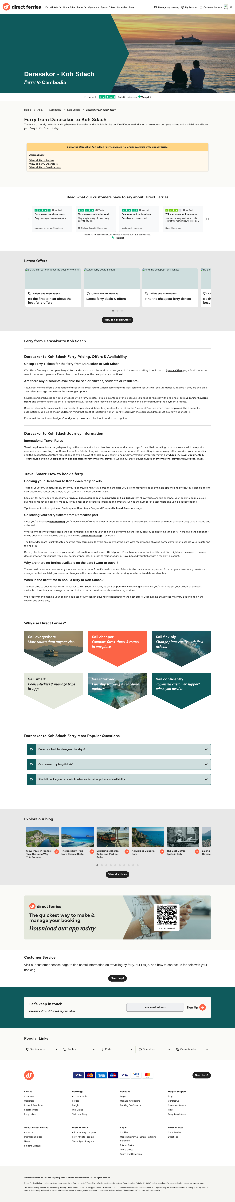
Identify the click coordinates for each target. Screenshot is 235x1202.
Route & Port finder (33, 1105)
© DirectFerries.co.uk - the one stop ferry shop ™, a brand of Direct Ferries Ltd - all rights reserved (67, 1178)
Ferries (75, 1101)
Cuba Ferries (174, 1132)
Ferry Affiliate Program (83, 1137)
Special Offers (108, 7)
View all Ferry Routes (41, 160)
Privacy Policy (127, 1145)
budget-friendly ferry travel (69, 418)
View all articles (117, 874)
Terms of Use (126, 1149)
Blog (131, 7)
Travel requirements (35, 447)
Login (122, 1096)
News (27, 1141)
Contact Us (173, 1101)
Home (27, 110)
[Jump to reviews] (117, 97)
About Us (28, 1132)
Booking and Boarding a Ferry (79, 508)
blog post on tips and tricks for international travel (82, 458)
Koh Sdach (73, 110)
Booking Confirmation (130, 1105)
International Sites (33, 1137)
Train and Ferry (79, 1114)
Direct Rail (173, 1137)
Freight (75, 1105)
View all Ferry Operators (43, 164)
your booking (57, 521)
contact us (194, 1183)
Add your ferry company (84, 1132)
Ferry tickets (30, 1114)
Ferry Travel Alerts (177, 1114)
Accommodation (80, 1096)
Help (170, 1109)
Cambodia (55, 110)
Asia (40, 110)
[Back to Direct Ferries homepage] (22, 7)
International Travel (167, 458)
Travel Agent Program (83, 1141)
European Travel (193, 458)
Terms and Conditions (131, 1154)
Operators (93, 7)
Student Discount (32, 1145)
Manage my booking (130, 1101)
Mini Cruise (77, 1109)
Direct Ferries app (91, 535)
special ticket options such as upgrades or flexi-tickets (102, 498)
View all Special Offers (117, 319)
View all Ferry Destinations (45, 167)
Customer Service (177, 1105)
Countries (122, 7)
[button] (119, 749)
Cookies (124, 1132)
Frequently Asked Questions (118, 508)
